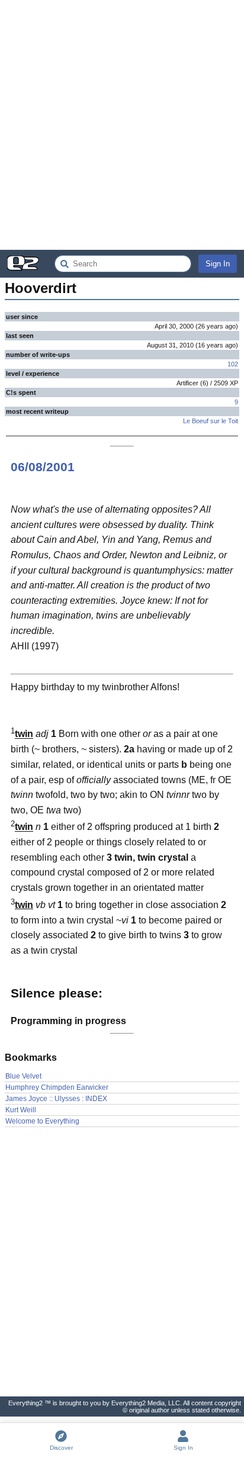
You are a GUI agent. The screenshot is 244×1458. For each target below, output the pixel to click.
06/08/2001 (43, 467)
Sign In (218, 263)
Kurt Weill (20, 1110)
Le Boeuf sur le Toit (210, 420)
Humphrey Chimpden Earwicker (56, 1087)
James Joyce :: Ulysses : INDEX (56, 1099)
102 (232, 364)
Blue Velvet (23, 1076)
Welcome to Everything (42, 1121)
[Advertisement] (122, 125)
